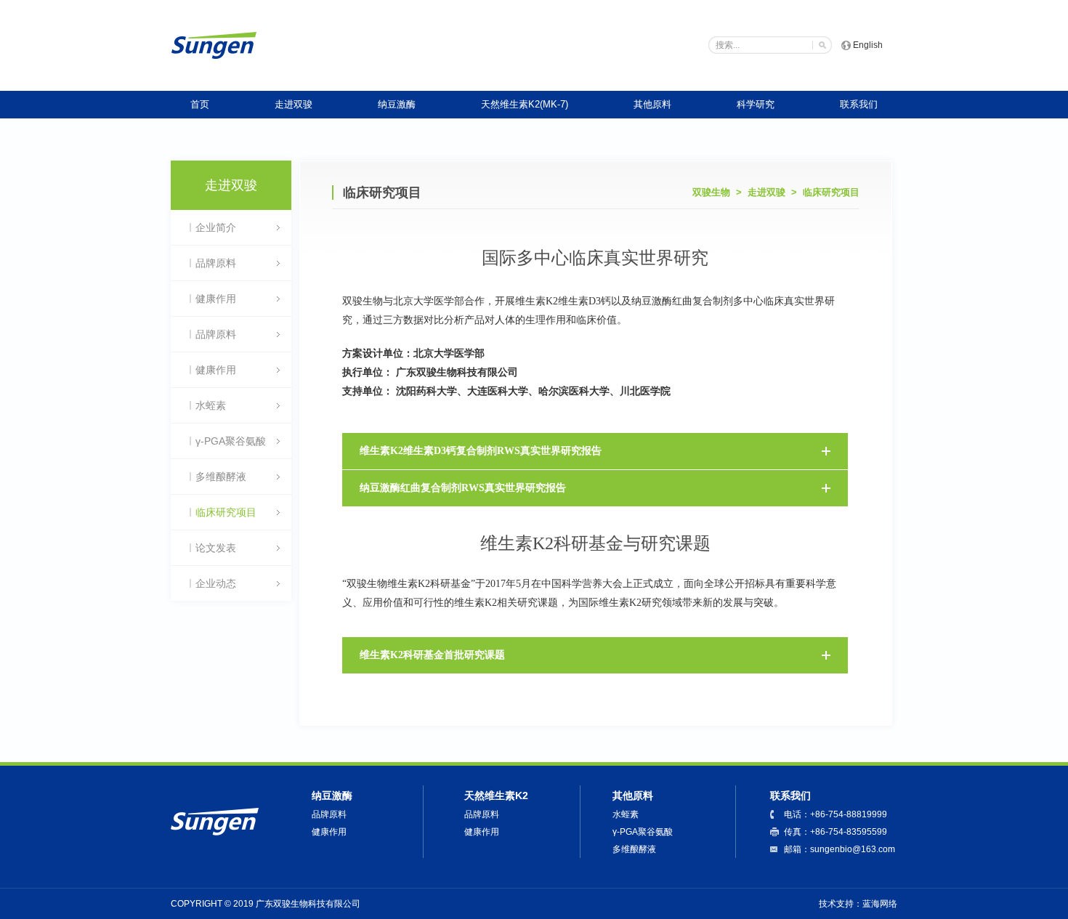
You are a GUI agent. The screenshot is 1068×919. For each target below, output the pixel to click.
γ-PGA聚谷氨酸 (642, 832)
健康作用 (329, 832)
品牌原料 (329, 814)
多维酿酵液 (634, 849)
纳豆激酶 (397, 104)
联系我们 (859, 104)
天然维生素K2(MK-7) (524, 104)
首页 (199, 104)
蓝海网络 (879, 904)
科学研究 (755, 104)
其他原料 (652, 104)
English (868, 45)
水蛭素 (625, 814)
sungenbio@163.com (852, 849)
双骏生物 (711, 192)
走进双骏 (293, 104)
